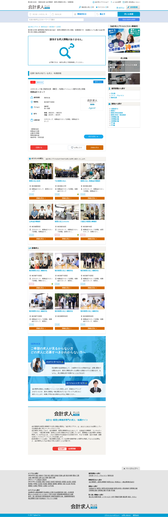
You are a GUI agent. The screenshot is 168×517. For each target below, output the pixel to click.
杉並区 (45, 484)
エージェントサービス (76, 383)
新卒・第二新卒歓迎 (35, 496)
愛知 (74, 475)
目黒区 (64, 482)
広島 (40, 477)
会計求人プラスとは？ (102, 2)
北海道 (56, 475)
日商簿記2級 (115, 119)
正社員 (113, 93)
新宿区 (30, 484)
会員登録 (67, 449)
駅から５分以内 (33, 494)
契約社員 (114, 97)
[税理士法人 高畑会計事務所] (93, 171)
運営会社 (136, 515)
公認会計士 (114, 109)
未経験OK (31, 492)
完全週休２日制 (48, 492)
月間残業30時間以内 (63, 494)
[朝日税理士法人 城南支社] (41, 261)
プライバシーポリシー (112, 515)
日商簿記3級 (115, 121)
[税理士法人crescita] (67, 212)
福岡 (50, 477)
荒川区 (73, 484)
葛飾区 (30, 486)
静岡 (70, 475)
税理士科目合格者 (117, 113)
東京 (37, 475)
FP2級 (113, 125)
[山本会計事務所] (41, 212)
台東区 (35, 486)
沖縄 (53, 477)
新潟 (67, 475)
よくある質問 (117, 2)
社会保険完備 (58, 492)
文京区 (40, 484)
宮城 (60, 475)
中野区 (35, 484)
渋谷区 (52, 482)
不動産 (116, 497)
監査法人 (118, 482)
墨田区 (40, 486)
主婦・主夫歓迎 (68, 492)
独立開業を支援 (33, 498)
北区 (64, 484)
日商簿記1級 (115, 117)
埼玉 (48, 475)
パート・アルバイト (117, 95)
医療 (120, 497)
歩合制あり (43, 498)
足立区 (68, 484)
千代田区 (39, 482)
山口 (43, 477)
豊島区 (50, 484)
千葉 (45, 475)
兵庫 (33, 477)
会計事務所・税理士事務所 (98, 482)
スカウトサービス (55, 362)
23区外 (44, 479)
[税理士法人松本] (41, 171)
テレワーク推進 (52, 498)
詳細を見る (95, 147)
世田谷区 (58, 482)
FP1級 (113, 123)
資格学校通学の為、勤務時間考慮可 (63, 496)
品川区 (69, 482)
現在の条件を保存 (129, 19)
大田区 (74, 482)
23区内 (39, 479)
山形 (64, 475)
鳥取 (36, 477)
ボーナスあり (43, 494)
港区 (43, 482)
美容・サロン (132, 497)
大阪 (29, 477)
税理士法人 (111, 482)
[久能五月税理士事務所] (93, 212)
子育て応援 (52, 494)
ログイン (121, 7)
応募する (39, 147)
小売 (112, 497)
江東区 (45, 486)
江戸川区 (51, 486)
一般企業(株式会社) (127, 482)
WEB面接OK (46, 496)
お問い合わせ (126, 515)
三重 (77, 475)
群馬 (52, 475)
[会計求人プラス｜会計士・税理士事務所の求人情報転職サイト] (47, 8)
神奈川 (41, 475)
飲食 (99, 497)
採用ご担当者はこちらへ (132, 2)
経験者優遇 (39, 492)
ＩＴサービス (106, 497)
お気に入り (78, 147)
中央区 (47, 482)
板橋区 (55, 484)
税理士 (113, 111)
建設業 (125, 497)
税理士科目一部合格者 (118, 115)
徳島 (46, 477)
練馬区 (60, 484)
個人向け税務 (93, 497)
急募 (71, 494)
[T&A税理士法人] (67, 171)
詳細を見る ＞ (41, 198)
